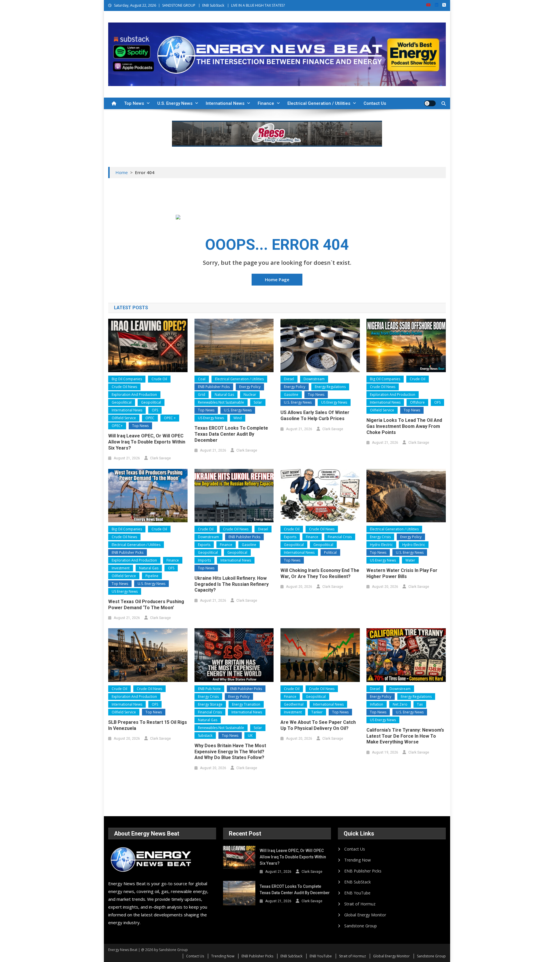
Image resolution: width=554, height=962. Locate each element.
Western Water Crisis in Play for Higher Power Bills (401, 573)
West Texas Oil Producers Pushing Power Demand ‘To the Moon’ (146, 604)
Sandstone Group (360, 926)
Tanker (317, 712)
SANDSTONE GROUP (178, 5)
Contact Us (375, 103)
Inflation (376, 704)
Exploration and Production (134, 394)
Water (410, 560)
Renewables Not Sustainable (221, 402)
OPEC (149, 417)
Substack (205, 735)
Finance (266, 103)
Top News (134, 103)
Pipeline (151, 575)
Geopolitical (122, 402)
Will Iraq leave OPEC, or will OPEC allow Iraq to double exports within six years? (146, 442)
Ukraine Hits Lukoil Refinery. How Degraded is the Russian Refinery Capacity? (231, 584)
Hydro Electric (381, 544)
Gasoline (291, 394)
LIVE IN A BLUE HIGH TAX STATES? (258, 5)
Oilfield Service (124, 417)
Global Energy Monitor (365, 915)
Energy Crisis (380, 536)
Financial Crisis (340, 536)
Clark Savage (160, 458)
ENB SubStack (213, 5)
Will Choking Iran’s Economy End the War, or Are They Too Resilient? (319, 573)
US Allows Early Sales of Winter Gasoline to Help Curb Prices (314, 415)
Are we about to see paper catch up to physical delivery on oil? (318, 725)
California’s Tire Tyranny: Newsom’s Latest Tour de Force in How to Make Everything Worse (405, 736)
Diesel (289, 378)
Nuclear (250, 394)
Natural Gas (224, 394)
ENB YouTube (357, 893)
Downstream (314, 378)
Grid (201, 394)
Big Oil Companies (127, 378)
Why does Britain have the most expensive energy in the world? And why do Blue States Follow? (230, 751)
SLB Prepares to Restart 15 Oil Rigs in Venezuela (147, 725)
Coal (201, 378)
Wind (237, 417)
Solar (258, 402)
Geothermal (294, 704)
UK (250, 735)
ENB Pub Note (209, 688)
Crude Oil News (124, 386)
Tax (420, 704)
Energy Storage (210, 704)
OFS (155, 410)
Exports (204, 544)
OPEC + (170, 417)
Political (330, 552)
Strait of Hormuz (359, 904)
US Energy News (211, 417)
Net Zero (400, 704)
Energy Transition (246, 704)
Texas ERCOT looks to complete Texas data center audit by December (231, 434)
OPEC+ (117, 425)
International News (225, 103)
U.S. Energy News (174, 103)
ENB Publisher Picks (214, 386)
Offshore (417, 402)
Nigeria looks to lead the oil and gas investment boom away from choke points (404, 426)
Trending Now (357, 860)
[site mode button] (430, 103)
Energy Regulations (330, 386)
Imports (204, 560)
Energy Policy (250, 386)
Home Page (277, 279)
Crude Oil (159, 378)
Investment (121, 568)
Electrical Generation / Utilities (318, 103)
